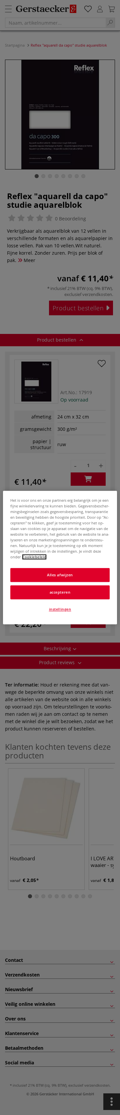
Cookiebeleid (34, 556)
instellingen (60, 609)
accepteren (60, 592)
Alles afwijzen (60, 574)
